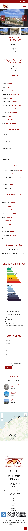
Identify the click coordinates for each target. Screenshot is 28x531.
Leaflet (26, 440)
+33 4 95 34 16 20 (9, 324)
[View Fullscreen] (2, 420)
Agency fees (7, 522)
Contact (14, 70)
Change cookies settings (18, 522)
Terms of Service (13, 529)
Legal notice (22, 520)
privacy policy (9, 365)
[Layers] (25, 414)
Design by (16, 524)
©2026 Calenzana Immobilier (10, 520)
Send (8, 368)
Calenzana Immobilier (14, 313)
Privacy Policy (23, 527)
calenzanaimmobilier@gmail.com (14, 325)
